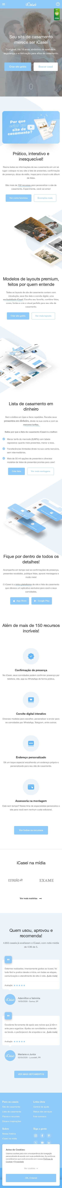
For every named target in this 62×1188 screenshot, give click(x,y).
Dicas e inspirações (11, 1121)
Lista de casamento (11, 1111)
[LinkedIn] (48, 1143)
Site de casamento (11, 1107)
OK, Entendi (31, 1178)
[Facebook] (42, 1136)
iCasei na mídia (9, 1138)
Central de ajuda (41, 1107)
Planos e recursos (11, 1116)
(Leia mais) (52, 976)
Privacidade (19, 1162)
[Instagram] (35, 1136)
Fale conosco (39, 1116)
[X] (35, 1143)
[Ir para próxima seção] (31, 86)
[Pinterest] (48, 1136)
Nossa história (9, 1133)
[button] (31, 127)
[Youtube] (42, 1143)
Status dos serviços (42, 1111)
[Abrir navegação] (3, 4)
